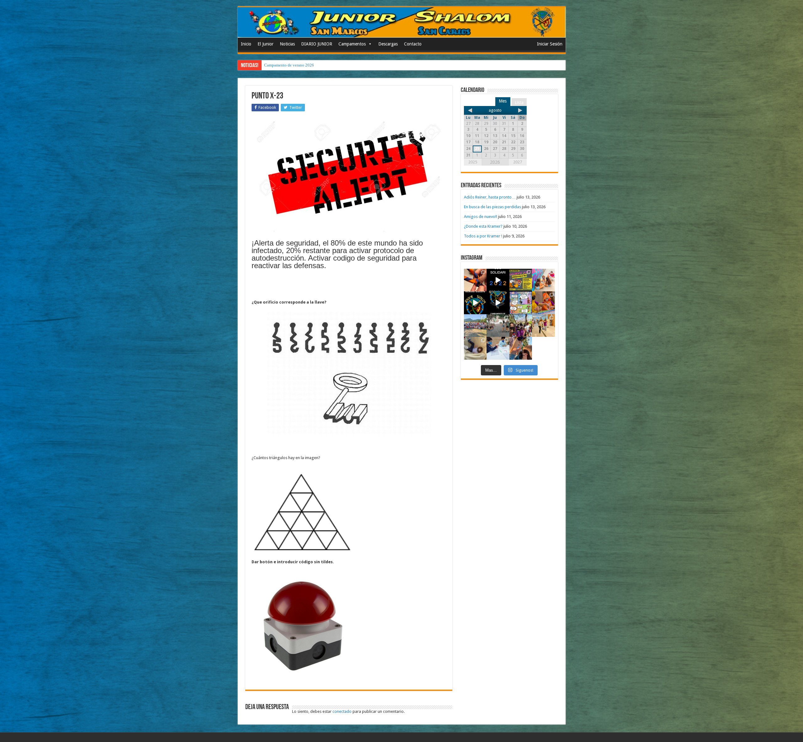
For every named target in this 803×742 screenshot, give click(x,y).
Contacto (413, 43)
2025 (472, 162)
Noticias (287, 43)
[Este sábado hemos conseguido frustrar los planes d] (498, 348)
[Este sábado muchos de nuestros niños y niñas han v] (543, 325)
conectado (342, 711)
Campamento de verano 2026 (289, 65)
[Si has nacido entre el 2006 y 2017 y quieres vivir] (475, 302)
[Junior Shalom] (402, 22)
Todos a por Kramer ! (483, 236)
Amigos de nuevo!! (480, 216)
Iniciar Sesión (549, 43)
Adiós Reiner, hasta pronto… (490, 197)
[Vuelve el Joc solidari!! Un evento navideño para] (498, 280)
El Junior (266, 43)
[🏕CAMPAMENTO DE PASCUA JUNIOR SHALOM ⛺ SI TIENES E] (520, 302)
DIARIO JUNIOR (316, 43)
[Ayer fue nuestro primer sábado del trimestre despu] (520, 348)
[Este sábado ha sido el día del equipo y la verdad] (520, 325)
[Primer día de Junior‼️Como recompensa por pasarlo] (543, 280)
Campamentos (352, 43)
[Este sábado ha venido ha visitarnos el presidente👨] (498, 325)
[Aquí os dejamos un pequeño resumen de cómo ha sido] (498, 302)
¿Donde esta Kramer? (483, 226)
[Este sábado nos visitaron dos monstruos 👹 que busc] (543, 302)
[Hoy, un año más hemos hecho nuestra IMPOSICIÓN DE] (475, 280)
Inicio (246, 43)
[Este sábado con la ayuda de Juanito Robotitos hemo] (475, 348)
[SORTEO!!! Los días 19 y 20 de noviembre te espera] (520, 280)
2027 (517, 162)
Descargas (388, 43)
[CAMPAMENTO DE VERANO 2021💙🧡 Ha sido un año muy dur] (475, 325)
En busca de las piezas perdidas (492, 206)
